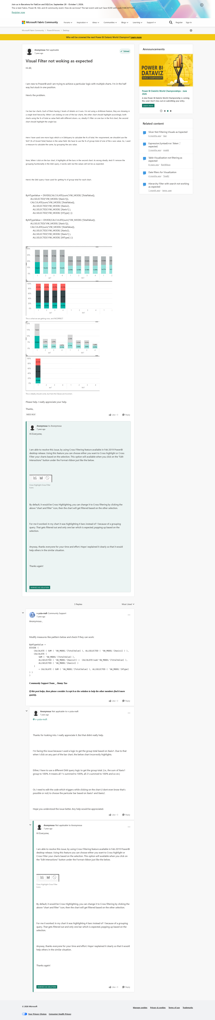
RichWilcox (165, 164)
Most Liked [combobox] (128, 604)
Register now (18, 12)
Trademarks (188, 1007)
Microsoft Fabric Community (33, 30)
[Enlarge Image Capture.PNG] (40, 478)
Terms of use (174, 1007)
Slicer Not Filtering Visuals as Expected (167, 131)
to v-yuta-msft (71, 711)
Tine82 (166, 176)
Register (179, 22)
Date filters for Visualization (162, 172)
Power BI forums (53, 30)
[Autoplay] (161, 110)
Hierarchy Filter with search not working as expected (168, 185)
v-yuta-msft (42, 613)
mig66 (166, 150)
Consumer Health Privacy (60, 1014)
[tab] (164, 110)
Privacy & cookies (158, 1007)
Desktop (66, 30)
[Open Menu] (191, 30)
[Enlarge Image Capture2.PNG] (69, 281)
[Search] (171, 22)
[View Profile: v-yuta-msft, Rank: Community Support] (32, 615)
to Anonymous (55, 425)
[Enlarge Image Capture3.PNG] (63, 356)
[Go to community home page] (40, 22)
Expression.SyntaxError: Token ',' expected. (164, 145)
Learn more (136, 37)
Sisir (165, 135)
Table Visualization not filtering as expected (165, 159)
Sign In (189, 22)
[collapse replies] (23, 613)
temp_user (167, 190)
